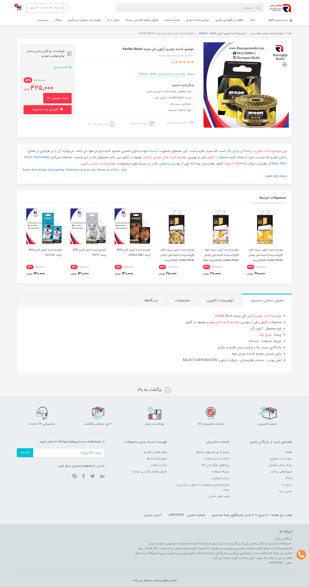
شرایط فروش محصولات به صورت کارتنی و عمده (203, 487)
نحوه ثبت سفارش (280, 459)
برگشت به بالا (150, 390)
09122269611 (176, 515)
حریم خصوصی (221, 478)
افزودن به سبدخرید (45, 109)
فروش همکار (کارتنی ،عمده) (149, 472)
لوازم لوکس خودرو (155, 452)
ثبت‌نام (25, 452)
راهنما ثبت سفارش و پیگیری (84, 20)
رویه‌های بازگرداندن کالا (215, 465)
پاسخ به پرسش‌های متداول (212, 452)
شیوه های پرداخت (281, 472)
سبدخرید (43, 20)
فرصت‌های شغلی (219, 496)
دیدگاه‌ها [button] (151, 300)
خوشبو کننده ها (157, 459)
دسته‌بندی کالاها (279, 20)
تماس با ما (113, 20)
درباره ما (287, 485)
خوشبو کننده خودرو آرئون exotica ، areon (162, 74)
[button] (21, 7)
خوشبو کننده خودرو (197, 20)
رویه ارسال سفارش (280, 465)
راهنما (288, 452)
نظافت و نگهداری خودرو (229, 20)
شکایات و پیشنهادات (216, 459)
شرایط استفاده (221, 472)
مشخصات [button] (182, 300)
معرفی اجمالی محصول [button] (267, 300)
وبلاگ (58, 20)
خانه (252, 20)
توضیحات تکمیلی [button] (220, 300)
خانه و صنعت (172, 20)
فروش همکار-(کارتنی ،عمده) (142, 20)
